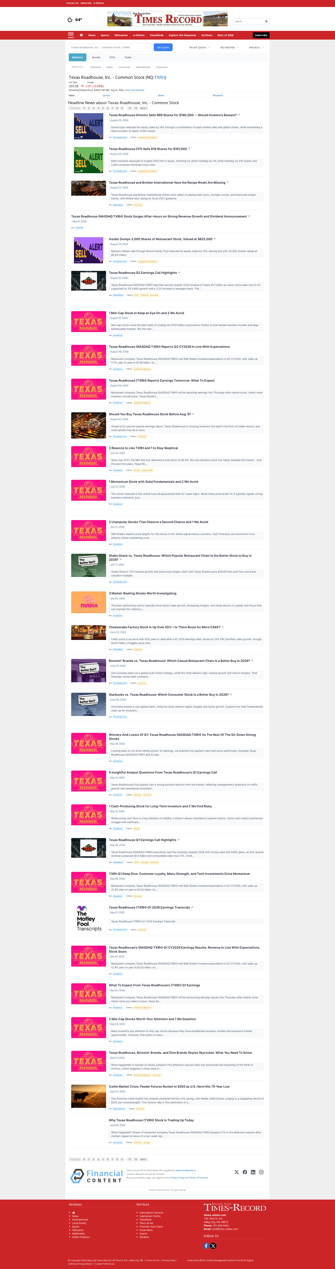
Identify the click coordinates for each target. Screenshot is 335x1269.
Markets (77, 57)
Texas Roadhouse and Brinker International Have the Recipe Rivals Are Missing (169, 182)
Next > (143, 108)
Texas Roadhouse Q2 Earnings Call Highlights (144, 273)
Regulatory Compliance (147, 137)
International (143, 67)
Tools (127, 57)
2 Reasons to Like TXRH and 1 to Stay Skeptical (143, 448)
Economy (138, 205)
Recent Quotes (197, 47)
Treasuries (162, 67)
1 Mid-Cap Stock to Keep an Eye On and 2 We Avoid (146, 313)
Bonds (136, 829)
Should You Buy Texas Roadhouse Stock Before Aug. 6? (151, 414)
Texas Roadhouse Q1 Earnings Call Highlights (144, 840)
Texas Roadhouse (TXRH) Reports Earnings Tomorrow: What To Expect (162, 380)
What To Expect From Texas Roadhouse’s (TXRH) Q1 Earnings (154, 985)
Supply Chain (147, 470)
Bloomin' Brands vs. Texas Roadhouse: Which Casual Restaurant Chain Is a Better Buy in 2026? (181, 661)
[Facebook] (244, 1176)
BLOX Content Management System (217, 1260)
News (109, 67)
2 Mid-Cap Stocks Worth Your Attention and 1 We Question (152, 1019)
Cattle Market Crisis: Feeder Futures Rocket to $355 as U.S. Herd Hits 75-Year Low (169, 1086)
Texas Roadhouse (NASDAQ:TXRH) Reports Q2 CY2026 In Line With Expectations (169, 346)
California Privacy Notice (80, 1263)
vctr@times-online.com (225, 1229)
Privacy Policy (177, 1177)
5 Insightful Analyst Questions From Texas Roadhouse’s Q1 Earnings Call (163, 772)
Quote (106, 95)
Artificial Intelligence (142, 369)
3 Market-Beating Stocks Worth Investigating (142, 593)
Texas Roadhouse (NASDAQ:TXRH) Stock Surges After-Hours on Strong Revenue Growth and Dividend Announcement (160, 216)
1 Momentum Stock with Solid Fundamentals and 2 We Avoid (153, 481)
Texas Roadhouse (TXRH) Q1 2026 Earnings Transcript (151, 907)
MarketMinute (119, 1109)
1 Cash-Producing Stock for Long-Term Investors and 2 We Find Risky (160, 806)
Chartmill (79, 228)
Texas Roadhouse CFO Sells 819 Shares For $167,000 (149, 149)
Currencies (124, 67)
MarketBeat (118, 205)
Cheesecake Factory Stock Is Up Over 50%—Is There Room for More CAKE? (166, 627)
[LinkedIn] (253, 1176)
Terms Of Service (199, 1177)
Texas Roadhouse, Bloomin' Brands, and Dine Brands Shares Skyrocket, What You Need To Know (180, 1052)
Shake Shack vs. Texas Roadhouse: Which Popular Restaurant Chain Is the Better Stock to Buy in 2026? (180, 557)
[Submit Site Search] (266, 21)
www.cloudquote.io (186, 1170)
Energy (147, 1143)
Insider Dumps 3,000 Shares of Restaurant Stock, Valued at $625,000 (162, 239)
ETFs (112, 57)
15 (130, 108)
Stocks (96, 57)
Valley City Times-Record (98, 1260)
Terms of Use (152, 1260)
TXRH (159, 77)
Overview (95, 67)
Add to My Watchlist (134, 90)
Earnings (144, 295)
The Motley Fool (119, 137)
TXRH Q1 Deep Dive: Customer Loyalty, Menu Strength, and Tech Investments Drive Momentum (179, 874)
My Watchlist (227, 47)
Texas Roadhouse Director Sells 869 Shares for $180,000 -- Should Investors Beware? (174, 115)
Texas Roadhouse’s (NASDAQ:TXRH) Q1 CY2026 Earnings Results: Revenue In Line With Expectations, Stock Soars (184, 949)
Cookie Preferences (104, 1263)
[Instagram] (261, 1176)
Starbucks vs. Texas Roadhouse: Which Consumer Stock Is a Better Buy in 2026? (170, 694)
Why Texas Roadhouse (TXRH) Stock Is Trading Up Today (151, 1120)
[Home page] (167, 18)
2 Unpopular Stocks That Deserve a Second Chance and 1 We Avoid (158, 522)
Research (218, 95)
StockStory (117, 335)
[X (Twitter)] (236, 1176)
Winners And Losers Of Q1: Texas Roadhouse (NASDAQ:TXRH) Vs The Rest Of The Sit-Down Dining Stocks (182, 737)
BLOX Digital (247, 1260)
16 (136, 108)
